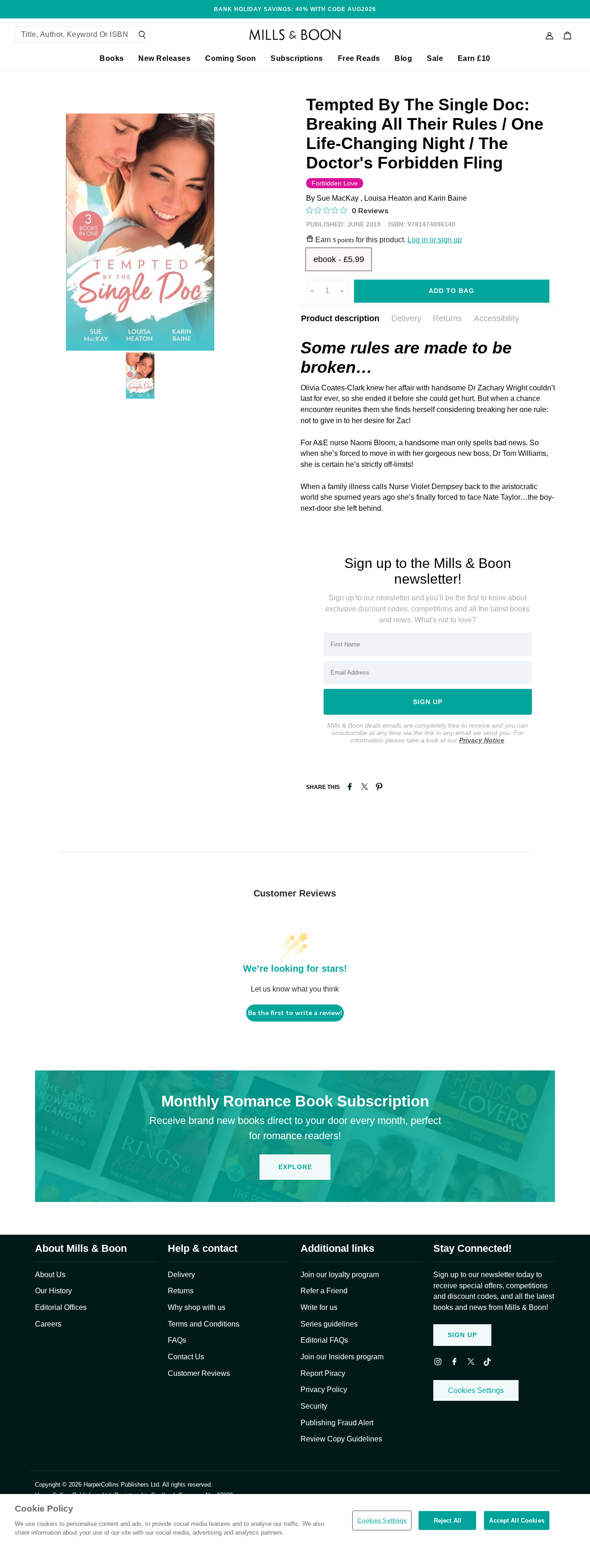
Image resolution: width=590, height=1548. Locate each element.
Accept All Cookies (516, 1520)
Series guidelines (329, 1324)
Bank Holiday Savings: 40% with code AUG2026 (295, 9)
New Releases (164, 58)
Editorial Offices (61, 1307)
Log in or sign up (434, 240)
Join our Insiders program (342, 1357)
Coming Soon (230, 58)
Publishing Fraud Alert (337, 1423)
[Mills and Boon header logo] (295, 34)
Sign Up (462, 1335)
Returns (447, 318)
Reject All (447, 1520)
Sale (435, 58)
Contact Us (186, 1357)
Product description (340, 318)
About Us (50, 1275)
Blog (403, 58)
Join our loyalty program (340, 1275)
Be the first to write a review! (295, 1013)
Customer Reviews (199, 1373)
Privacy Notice (481, 740)
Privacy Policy (324, 1389)
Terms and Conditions (203, 1324)
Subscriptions (297, 58)
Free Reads (359, 58)
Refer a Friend (324, 1291)
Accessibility (496, 318)
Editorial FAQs (324, 1340)
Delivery (406, 318)
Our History (53, 1291)
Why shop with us (196, 1307)
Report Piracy (323, 1373)
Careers (48, 1324)
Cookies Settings (476, 1390)
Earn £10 (474, 58)
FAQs (177, 1340)
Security (314, 1406)
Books (112, 58)
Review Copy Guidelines (341, 1439)
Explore (295, 1167)
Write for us (319, 1307)
